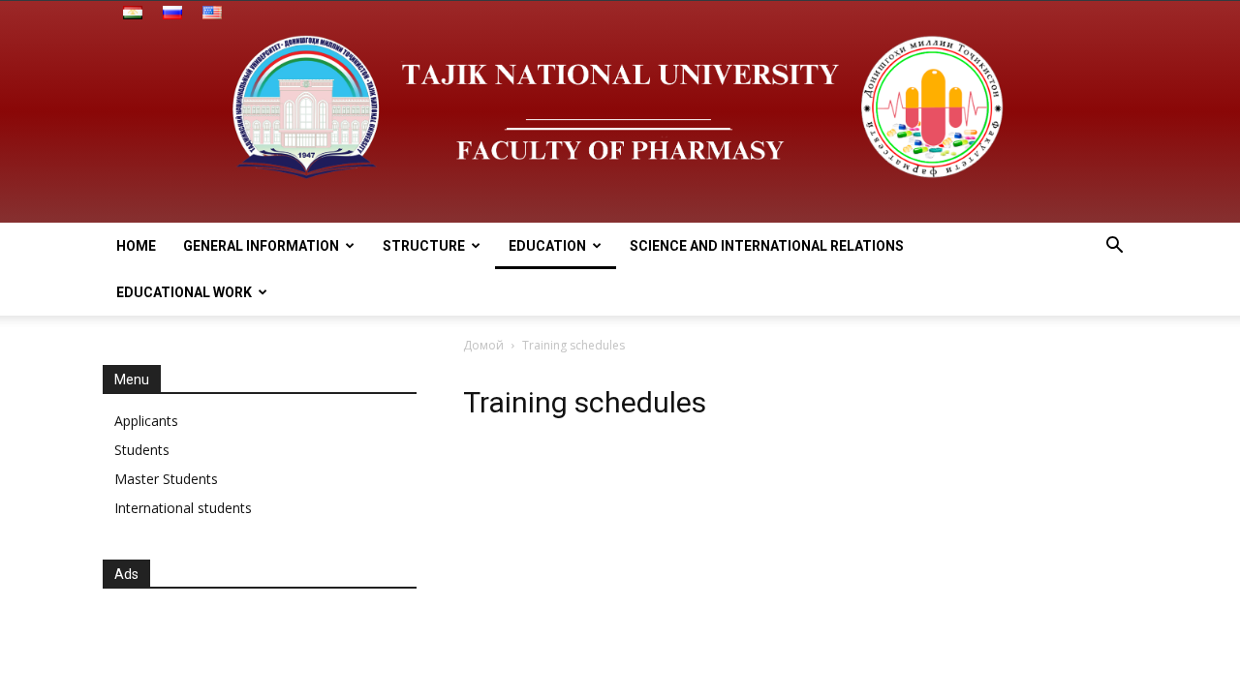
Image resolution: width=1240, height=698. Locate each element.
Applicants (146, 420)
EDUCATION (547, 246)
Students (142, 449)
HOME (136, 246)
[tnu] (620, 112)
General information (261, 246)
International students (183, 508)
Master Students (166, 479)
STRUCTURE (424, 246)
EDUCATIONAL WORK (184, 292)
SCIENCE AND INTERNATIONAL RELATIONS (767, 246)
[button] (1114, 247)
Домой (483, 345)
